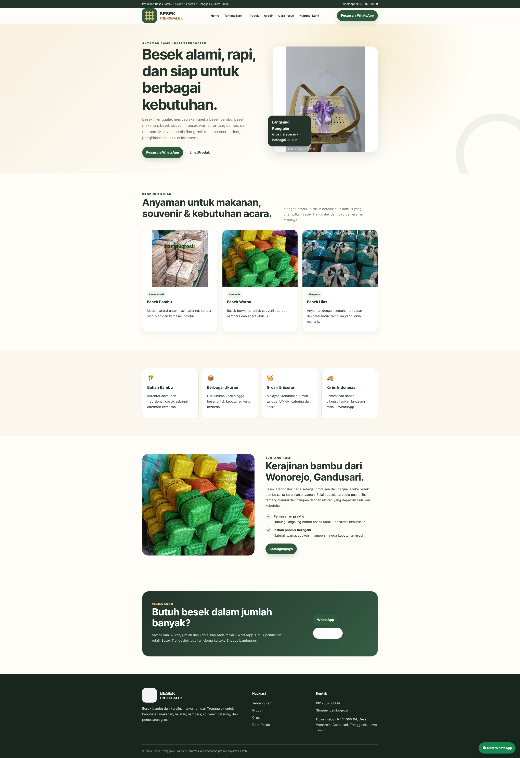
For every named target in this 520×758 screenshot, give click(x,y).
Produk (254, 15)
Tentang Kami (233, 15)
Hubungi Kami (309, 15)
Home (215, 15)
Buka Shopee (327, 633)
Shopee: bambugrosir (332, 710)
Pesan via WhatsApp (357, 16)
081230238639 (328, 703)
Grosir (268, 15)
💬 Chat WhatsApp (497, 748)
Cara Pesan (286, 15)
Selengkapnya (281, 549)
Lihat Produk (200, 152)
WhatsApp (325, 620)
